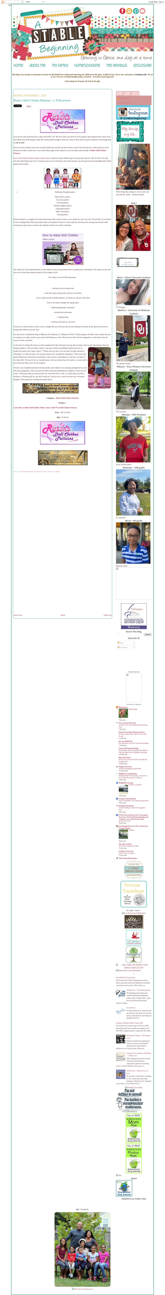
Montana (49, 471)
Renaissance (123, 707)
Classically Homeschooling (128, 748)
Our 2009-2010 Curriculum (125, 977)
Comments (123, 647)
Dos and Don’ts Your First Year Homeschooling (133, 743)
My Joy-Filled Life (125, 741)
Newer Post (18, 615)
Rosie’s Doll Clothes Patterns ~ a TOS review (42, 100)
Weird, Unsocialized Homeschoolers (132, 732)
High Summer (133, 709)
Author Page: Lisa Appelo (127, 853)
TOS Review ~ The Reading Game (138, 990)
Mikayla (44, 471)
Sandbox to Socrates (126, 851)
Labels (127, 93)
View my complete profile (123, 102)
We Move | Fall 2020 (135, 785)
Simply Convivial (125, 767)
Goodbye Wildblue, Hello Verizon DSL (129, 1023)
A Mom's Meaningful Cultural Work (130, 769)
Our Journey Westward (127, 723)
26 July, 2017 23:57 (125, 821)
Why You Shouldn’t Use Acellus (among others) (133, 801)
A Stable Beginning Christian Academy (29, 471)
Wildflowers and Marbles (128, 774)
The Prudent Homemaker (128, 858)
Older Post (108, 615)
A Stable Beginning (124, 98)
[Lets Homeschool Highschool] (134, 913)
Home (63, 615)
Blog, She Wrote (125, 757)
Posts (121, 643)
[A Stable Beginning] (134, 702)
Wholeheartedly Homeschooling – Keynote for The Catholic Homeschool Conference (133, 777)
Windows (132, 830)
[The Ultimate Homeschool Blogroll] (133, 879)
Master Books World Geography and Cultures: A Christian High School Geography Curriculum (133, 751)
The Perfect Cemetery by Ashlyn (129, 846)
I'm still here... (131, 1008)
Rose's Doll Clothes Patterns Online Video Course (32, 158)
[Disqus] (63, 513)
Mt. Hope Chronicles (126, 806)
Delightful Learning (126, 783)
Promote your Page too (134, 704)
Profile (119, 93)
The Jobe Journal (125, 844)
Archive (135, 93)
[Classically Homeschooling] (134, 907)
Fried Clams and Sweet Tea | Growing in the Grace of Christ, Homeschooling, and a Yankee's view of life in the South (133, 817)
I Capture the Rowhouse (127, 799)
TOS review (56, 471)
